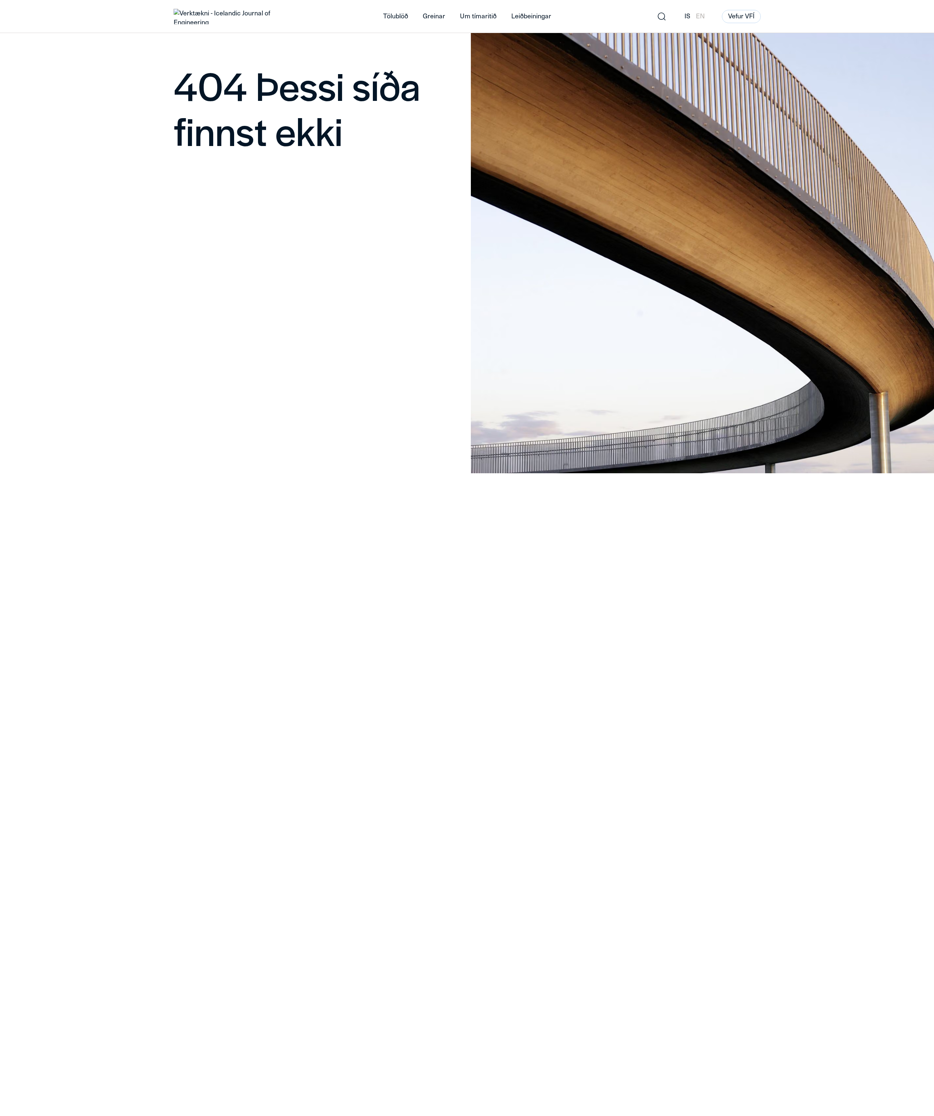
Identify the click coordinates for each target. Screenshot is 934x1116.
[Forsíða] (267, 16)
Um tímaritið (478, 16)
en (700, 16)
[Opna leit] (661, 16)
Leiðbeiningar (531, 16)
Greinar (434, 16)
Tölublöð (395, 16)
